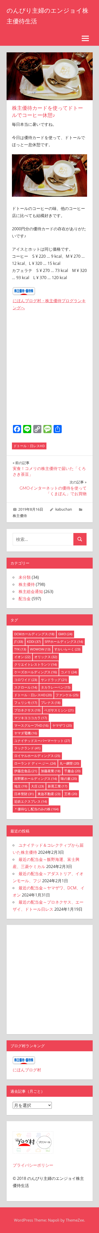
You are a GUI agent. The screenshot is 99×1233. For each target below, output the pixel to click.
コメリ (69, 672)
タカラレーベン (55, 687)
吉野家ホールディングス (35, 778)
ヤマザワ (62, 725)
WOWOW (40, 649)
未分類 (25, 577)
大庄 (37, 786)
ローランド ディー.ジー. (35, 763)
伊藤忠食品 (25, 771)
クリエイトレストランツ (35, 664)
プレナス (50, 702)
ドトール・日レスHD (29, 446)
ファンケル (67, 695)
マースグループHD (31, 725)
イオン (22, 656)
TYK (20, 649)
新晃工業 (57, 786)
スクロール (25, 687)
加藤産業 (50, 771)
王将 (70, 793)
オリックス (45, 656)
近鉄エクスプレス (30, 801)
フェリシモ (25, 702)
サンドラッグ (54, 679)
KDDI (34, 641)
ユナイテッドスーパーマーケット (42, 740)
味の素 (69, 778)
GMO (65, 634)
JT (18, 641)
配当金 (25, 598)
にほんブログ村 (27, 1070)
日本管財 (24, 793)
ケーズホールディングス (35, 672)
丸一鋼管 (69, 763)
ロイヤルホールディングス (37, 755)
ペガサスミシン (59, 710)
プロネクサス (27, 710)
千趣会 (72, 771)
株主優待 (20, 515)
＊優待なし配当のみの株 (36, 809)
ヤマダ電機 (25, 733)
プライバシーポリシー (33, 1165)
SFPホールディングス (64, 641)
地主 (20, 786)
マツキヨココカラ (30, 718)
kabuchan (63, 509)
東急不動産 (49, 793)
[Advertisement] (49, 369)
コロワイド (25, 679)
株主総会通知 (31, 591)
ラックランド (27, 748)
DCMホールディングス (34, 634)
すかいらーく (67, 649)
